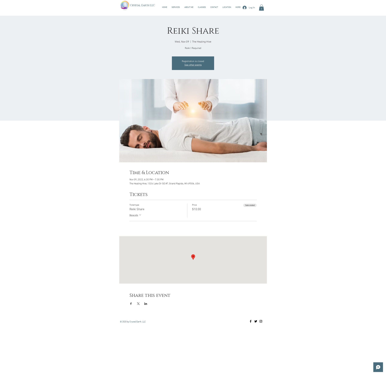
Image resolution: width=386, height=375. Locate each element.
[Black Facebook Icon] (250, 321)
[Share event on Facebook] (131, 303)
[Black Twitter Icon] (256, 321)
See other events (193, 65)
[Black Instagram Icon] (261, 321)
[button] (261, 8)
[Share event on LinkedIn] (145, 303)
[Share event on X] (138, 303)
